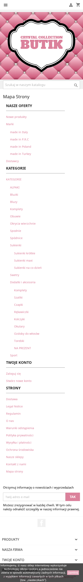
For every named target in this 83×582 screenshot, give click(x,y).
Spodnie (15, 231)
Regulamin (13, 413)
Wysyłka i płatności (18, 442)
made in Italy (19, 132)
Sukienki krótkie (24, 253)
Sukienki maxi (23, 260)
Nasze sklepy (15, 457)
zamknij (73, 572)
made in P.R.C (19, 139)
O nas (10, 421)
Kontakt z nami (16, 464)
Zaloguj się (13, 373)
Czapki (18, 305)
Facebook (41, 523)
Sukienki (15, 245)
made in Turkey (20, 154)
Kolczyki (19, 319)
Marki (10, 124)
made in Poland (20, 146)
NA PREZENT (22, 348)
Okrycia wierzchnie (23, 223)
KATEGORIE (14, 179)
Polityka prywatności (19, 435)
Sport (13, 355)
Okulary (19, 326)
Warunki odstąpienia (20, 428)
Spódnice (16, 238)
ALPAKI (15, 187)
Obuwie (15, 216)
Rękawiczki (21, 312)
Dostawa (12, 399)
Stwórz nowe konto (18, 381)
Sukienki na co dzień (28, 268)
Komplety (16, 209)
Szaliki (18, 297)
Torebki (19, 341)
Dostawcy (12, 161)
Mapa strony (14, 471)
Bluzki (14, 194)
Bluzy (13, 202)
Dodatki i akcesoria (22, 282)
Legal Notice (14, 406)
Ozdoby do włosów (26, 333)
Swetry (14, 275)
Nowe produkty (16, 117)
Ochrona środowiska (20, 450)
